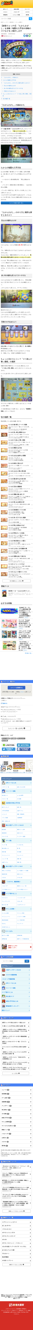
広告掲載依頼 (6, 1312)
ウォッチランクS (6, 901)
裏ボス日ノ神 (5, 904)
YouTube (23, 1312)
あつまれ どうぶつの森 (8, 1250)
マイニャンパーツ (6, 855)
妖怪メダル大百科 (21, 787)
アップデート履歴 (21, 836)
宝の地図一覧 (6, 98)
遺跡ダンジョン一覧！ (22, 886)
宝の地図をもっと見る (16, 581)
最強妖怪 (5, 14)
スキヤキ (27, 12)
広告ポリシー (15, 1310)
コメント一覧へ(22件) (15, 728)
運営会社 (21, 1310)
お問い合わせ (13, 1312)
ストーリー (27, 9)
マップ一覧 (4, 844)
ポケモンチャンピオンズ (8, 1236)
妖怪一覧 (19, 807)
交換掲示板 (19, 935)
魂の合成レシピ (5, 848)
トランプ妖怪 (5, 817)
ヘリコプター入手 (21, 897)
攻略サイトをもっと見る (15, 1264)
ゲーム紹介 (6, 1097)
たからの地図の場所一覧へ (16, 203)
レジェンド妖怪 (16, 14)
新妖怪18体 (4, 874)
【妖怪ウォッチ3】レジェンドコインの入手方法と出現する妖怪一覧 (14, 1052)
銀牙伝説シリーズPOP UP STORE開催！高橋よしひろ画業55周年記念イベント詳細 (15, 1182)
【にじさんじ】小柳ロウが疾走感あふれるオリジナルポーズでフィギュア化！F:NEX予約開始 (15, 1196)
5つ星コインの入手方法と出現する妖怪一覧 (13, 1026)
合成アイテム (20, 810)
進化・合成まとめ (6, 821)
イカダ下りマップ (21, 904)
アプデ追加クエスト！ (7, 889)
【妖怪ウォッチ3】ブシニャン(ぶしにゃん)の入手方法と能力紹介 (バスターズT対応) (14, 1063)
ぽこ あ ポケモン (6, 1225)
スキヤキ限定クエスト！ (22, 889)
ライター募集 (27, 1310)
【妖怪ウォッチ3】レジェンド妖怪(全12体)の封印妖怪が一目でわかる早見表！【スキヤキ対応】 (14, 1031)
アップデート (6, 1105)
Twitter (18, 1312)
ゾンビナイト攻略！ (21, 916)
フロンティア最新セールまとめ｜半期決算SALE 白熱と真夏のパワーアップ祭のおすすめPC (15, 1175)
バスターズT (16, 12)
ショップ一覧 (5, 858)
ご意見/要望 (18, 1308)
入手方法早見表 (5, 810)
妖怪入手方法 (6, 1117)
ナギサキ (4, 877)
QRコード (5, 9)
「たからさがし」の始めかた (10, 77)
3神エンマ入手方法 (6, 870)
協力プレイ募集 (5, 935)
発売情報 (5, 1093)
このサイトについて (10, 1308)
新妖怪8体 (4, 833)
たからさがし (22, 738)
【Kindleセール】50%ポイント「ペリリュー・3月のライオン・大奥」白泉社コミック (15, 1167)
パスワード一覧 (5, 787)
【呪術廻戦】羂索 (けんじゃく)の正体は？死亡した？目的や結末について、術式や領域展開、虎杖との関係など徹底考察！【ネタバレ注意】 (15, 1204)
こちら (22, 691)
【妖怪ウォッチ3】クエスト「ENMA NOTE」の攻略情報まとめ (14, 1058)
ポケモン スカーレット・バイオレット (12, 1243)
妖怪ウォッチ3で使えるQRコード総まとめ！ (14, 1022)
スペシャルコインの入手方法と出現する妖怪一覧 (14, 1047)
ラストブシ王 (5, 836)
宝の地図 (5, 740)
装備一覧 (19, 862)
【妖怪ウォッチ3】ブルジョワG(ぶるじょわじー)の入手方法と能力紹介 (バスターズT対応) (14, 1068)
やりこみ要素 (6, 738)
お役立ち (5, 1137)
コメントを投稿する (16, 687)
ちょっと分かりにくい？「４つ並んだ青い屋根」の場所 (17, 95)
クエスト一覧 (5, 798)
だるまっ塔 (19, 901)
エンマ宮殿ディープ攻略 (22, 870)
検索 (30, 18)
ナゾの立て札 (20, 844)
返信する (5, 703)
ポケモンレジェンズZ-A (8, 1232)
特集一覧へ (29, 653)
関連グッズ (5, 1129)
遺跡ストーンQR (21, 829)
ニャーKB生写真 (21, 920)
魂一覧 (18, 848)
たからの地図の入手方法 (9, 80)
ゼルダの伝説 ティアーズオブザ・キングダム (14, 1246)
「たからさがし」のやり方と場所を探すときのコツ (16, 83)
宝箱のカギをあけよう (10, 91)
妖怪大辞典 (16, 9)
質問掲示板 (4, 939)
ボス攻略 (19, 798)
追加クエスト (20, 833)
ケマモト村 (19, 877)
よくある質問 (20, 795)
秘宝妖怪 (4, 829)
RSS (27, 1312)
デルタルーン (5, 1253)
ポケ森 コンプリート (7, 1260)
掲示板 (27, 14)
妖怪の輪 (4, 851)
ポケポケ (4, 1239)
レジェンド (4, 814)
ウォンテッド (20, 855)
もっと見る (15, 1073)
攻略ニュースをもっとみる (16, 1211)
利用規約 (24, 1308)
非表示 (18, 74)
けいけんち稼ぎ (5, 913)
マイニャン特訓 (20, 913)
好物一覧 (19, 858)
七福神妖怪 (19, 817)
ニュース (5, 1089)
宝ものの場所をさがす (10, 85)
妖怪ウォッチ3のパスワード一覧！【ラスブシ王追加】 (14, 1042)
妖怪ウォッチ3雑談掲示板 (23, 939)
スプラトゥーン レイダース (9, 1222)
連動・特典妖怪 (20, 814)
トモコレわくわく (7, 1229)
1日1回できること (6, 927)
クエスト (5, 12)
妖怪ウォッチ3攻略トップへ (12, 946)
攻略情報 (14, 738)
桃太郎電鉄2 (5, 1257)
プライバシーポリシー (6, 1310)
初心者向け (6, 1109)
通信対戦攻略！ (5, 920)
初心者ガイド (5, 795)
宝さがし (4, 923)
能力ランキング (5, 807)
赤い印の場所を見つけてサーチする (13, 88)
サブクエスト (5, 897)
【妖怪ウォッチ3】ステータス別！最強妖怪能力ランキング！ (14, 1037)
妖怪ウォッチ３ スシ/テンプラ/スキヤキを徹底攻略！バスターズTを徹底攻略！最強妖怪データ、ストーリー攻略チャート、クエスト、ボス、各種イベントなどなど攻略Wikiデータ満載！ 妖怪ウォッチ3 (16, 1296)
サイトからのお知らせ (8, 1125)
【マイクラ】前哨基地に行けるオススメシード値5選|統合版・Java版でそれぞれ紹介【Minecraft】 (15, 1189)
